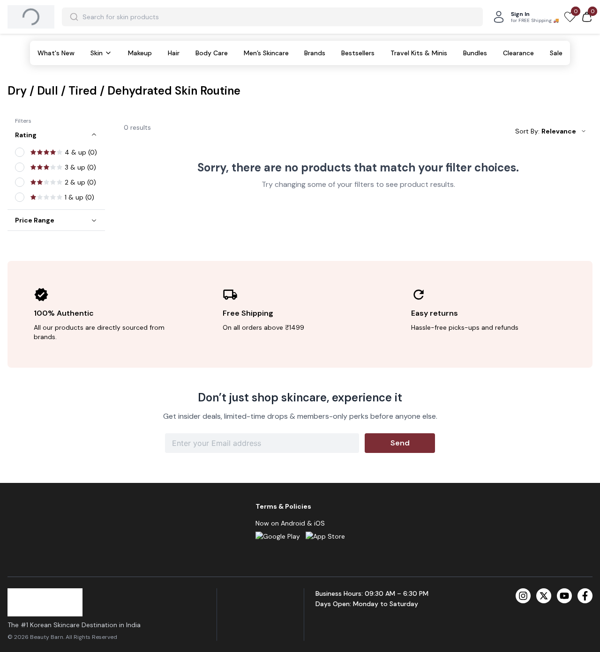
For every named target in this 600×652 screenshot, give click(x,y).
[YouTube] (564, 595)
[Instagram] (523, 595)
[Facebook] (585, 595)
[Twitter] (543, 595)
